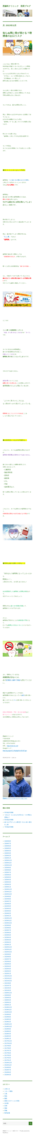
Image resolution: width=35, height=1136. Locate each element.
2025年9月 (7, 867)
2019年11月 (8, 1009)
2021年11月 (8, 978)
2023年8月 (7, 928)
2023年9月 (7, 925)
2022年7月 (7, 959)
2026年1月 (7, 858)
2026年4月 (7, 850)
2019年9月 (7, 1014)
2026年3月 (7, 853)
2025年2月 (7, 884)
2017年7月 (7, 1050)
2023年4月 (7, 937)
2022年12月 (8, 947)
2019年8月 (7, 1017)
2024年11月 (8, 891)
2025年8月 (7, 870)
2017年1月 (7, 1060)
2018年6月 (7, 1031)
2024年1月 (7, 915)
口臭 (5, 1093)
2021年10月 (8, 980)
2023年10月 (8, 923)
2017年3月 (7, 1058)
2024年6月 (7, 903)
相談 (5, 1108)
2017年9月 (7, 1045)
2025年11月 (8, 863)
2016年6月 (7, 1072)
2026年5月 (7, 848)
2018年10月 (8, 1026)
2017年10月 (8, 1043)
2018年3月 (7, 1036)
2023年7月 (7, 930)
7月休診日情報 (8, 827)
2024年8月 (7, 899)
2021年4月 (7, 988)
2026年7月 (7, 843)
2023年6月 (7, 932)
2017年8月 (7, 1048)
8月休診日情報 (8, 819)
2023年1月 (7, 944)
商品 (5, 1096)
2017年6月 (7, 1053)
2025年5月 (7, 877)
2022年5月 (7, 964)
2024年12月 (8, 889)
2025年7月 (7, 872)
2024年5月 (7, 906)
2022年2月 (7, 971)
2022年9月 (7, 954)
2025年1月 (7, 887)
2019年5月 (7, 1019)
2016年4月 (7, 1074)
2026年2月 (7, 855)
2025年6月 (7, 875)
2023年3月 (7, 940)
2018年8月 (7, 1029)
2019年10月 (8, 1012)
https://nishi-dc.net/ (12, 746)
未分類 (6, 1103)
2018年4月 (7, 1033)
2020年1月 (7, 1005)
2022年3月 (7, 968)
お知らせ (14, 757)
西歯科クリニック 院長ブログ (17, 6)
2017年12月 (8, 1041)
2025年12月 (8, 860)
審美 (5, 1098)
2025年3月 (7, 882)
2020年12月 (8, 993)
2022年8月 (7, 956)
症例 (5, 1105)
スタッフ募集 (8, 1091)
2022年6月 (7, 961)
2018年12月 (8, 1024)
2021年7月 (7, 985)
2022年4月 (7, 966)
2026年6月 (7, 846)
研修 (5, 1110)
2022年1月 (7, 973)
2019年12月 (8, 1007)
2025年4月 (7, 879)
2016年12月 (8, 1062)
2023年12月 (8, 918)
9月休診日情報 (8, 812)
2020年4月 (7, 1000)
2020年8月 (7, 995)
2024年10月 (8, 894)
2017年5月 (7, 1055)
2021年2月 (7, 990)
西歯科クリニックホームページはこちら (15, 798)
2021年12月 (8, 976)
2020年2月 (7, 1002)
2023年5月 (7, 935)
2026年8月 (7, 841)
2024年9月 (7, 896)
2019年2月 (7, 1021)
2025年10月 (8, 865)
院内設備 (7, 1113)
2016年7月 (7, 1070)
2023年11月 (8, 920)
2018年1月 (7, 1038)
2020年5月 (7, 997)
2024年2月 (7, 913)
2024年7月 (7, 901)
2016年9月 (7, 1067)
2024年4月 (7, 908)
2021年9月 (7, 983)
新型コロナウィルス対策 (11, 1101)
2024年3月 (7, 911)
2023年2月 (7, 942)
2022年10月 (8, 952)
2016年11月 (8, 1065)
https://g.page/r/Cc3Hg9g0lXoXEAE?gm (15, 750)
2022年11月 (8, 949)
